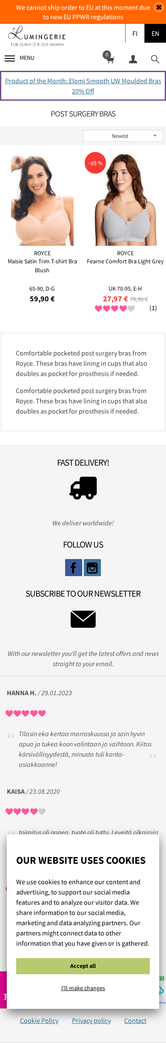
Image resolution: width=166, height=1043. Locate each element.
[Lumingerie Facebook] (73, 567)
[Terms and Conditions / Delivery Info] (83, 490)
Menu (27, 57)
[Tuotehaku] (155, 58)
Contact (135, 1020)
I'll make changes (83, 988)
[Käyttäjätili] (133, 58)
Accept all (83, 966)
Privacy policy (91, 1020)
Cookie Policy (39, 1020)
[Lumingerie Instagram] (92, 567)
